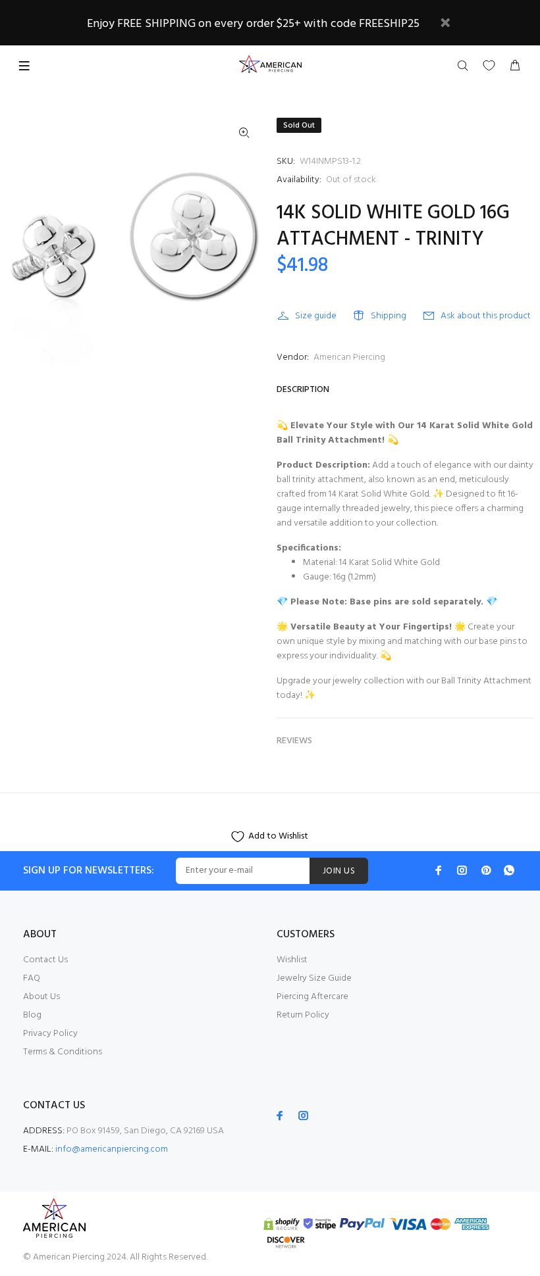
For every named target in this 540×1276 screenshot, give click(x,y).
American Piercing (349, 357)
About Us (41, 996)
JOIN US (339, 871)
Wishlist (292, 960)
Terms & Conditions (62, 1052)
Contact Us (45, 960)
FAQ (31, 978)
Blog (32, 1015)
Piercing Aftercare (312, 996)
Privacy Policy (50, 1033)
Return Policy (303, 1015)
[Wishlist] (489, 65)
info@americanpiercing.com (111, 1149)
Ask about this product (486, 316)
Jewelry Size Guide (314, 978)
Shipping (388, 316)
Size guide (316, 316)
